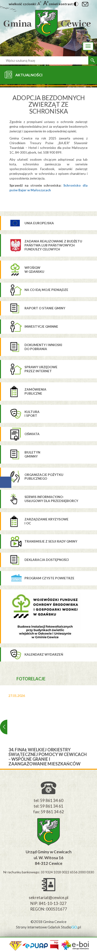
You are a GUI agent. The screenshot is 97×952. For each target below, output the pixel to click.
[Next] (93, 727)
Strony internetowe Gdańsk (38, 927)
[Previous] (3, 727)
